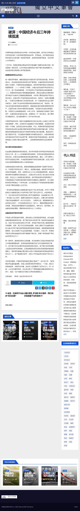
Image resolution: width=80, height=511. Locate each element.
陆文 (65, 438)
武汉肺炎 (67, 412)
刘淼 (72, 371)
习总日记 (67, 352)
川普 (65, 386)
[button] (73, 16)
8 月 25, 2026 (10, 479)
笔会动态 (51, 325)
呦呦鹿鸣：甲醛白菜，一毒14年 (10, 476)
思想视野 (11, 27)
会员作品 (26, 322)
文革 (65, 393)
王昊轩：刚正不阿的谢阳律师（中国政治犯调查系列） (70, 129)
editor (13, 42)
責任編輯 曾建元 (11, 337)
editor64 (29, 337)
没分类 (6, 470)
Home (76, 507)
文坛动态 (45, 325)
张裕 (72, 390)
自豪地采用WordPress (7, 507)
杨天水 (66, 397)
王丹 (65, 419)
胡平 (65, 430)
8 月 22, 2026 (68, 479)
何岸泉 (66, 363)
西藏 (65, 434)
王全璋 (71, 419)
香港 (65, 442)
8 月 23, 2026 (49, 479)
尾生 (72, 382)
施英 (70, 393)
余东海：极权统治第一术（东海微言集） (70, 42)
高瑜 (65, 445)
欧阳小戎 (67, 404)
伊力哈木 (67, 360)
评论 (12, 325)
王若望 (66, 423)
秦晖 (72, 423)
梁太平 (73, 401)
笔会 (65, 427)
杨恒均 (73, 397)
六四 (70, 367)
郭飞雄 (71, 434)
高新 (70, 442)
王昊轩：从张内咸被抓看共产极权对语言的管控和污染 (70, 51)
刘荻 (65, 375)
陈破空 (71, 438)
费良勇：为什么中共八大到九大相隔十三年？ (70, 107)
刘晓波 (66, 371)
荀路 (70, 430)
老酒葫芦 (72, 427)
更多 (65, 238)
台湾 (65, 378)
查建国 (66, 401)
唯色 (70, 378)
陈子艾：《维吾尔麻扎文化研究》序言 (70, 206)
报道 (50, 322)
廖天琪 (66, 390)
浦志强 (73, 416)
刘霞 (70, 375)
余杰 (65, 367)
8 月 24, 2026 (29, 479)
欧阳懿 (66, 408)
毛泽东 (66, 416)
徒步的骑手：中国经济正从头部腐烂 (68, 477)
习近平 (66, 356)
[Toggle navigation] (38, 16)
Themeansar (29, 507)
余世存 (73, 363)
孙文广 (66, 382)
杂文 (25, 325)
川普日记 (72, 386)
